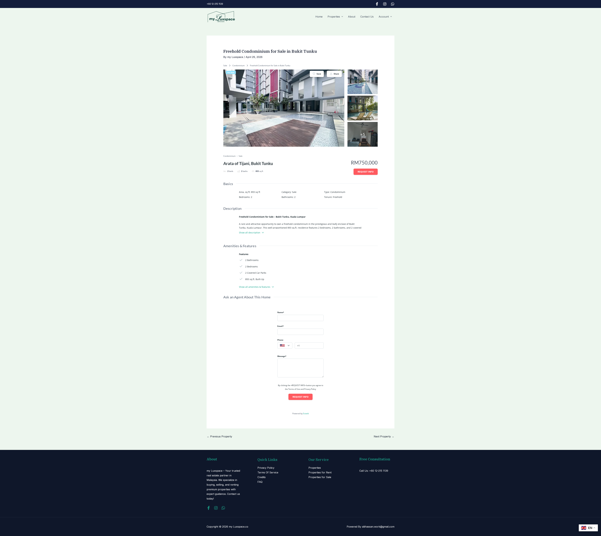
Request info (366, 171)
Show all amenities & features (254, 287)
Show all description (249, 232)
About (351, 16)
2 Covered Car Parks (255, 272)
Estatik (306, 413)
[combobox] (284, 345)
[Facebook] (377, 4)
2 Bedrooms (251, 266)
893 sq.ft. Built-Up (254, 279)
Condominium (238, 65)
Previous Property (219, 436)
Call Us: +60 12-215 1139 (373, 470)
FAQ (259, 481)
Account (384, 16)
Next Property (384, 436)
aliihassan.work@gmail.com (378, 526)
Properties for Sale (319, 477)
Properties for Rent (319, 472)
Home (319, 16)
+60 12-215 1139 (215, 3)
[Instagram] (385, 4)
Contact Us (367, 16)
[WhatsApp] (392, 4)
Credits (261, 477)
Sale (225, 65)
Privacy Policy (265, 467)
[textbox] (284, 346)
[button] (341, 16)
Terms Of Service (267, 472)
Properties (334, 16)
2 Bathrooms (252, 260)
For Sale (230, 72)
